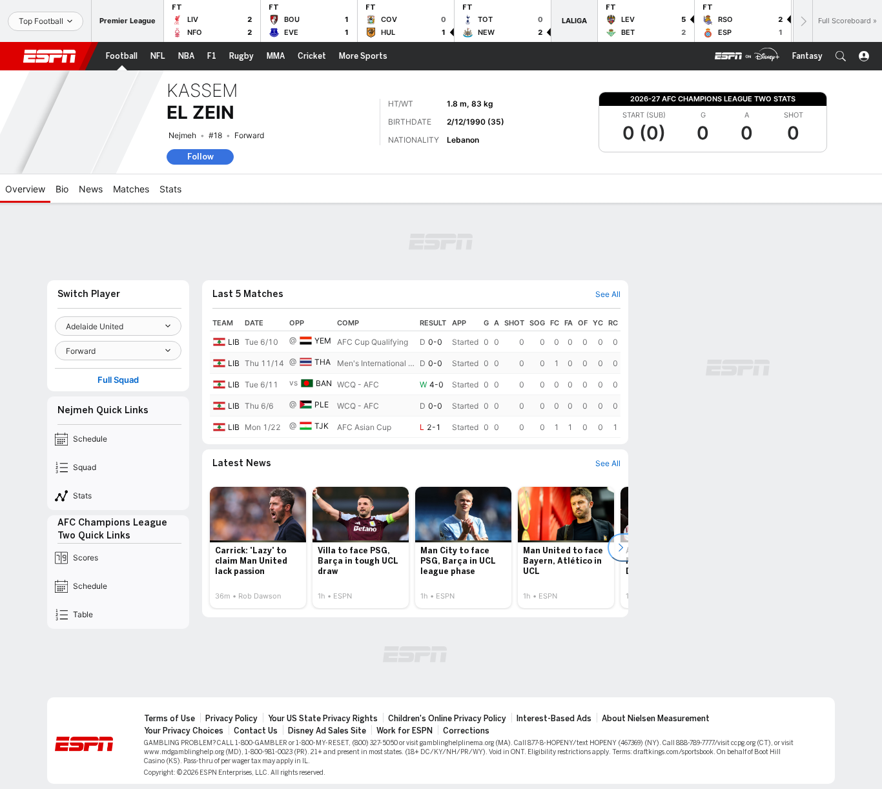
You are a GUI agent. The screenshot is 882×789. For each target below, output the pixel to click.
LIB (234, 342)
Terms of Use (169, 718)
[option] (258, 547)
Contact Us (256, 730)
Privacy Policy (231, 718)
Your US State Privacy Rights (323, 718)
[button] (841, 56)
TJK (321, 426)
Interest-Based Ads (554, 718)
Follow (200, 156)
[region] (415, 376)
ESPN (49, 56)
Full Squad (118, 380)
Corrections (466, 730)
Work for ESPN (404, 730)
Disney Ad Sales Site (327, 730)
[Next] (802, 21)
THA (322, 362)
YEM (322, 340)
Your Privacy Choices (183, 730)
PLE (321, 404)
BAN (324, 383)
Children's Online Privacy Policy (447, 718)
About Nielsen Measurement (656, 718)
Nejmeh (182, 135)
